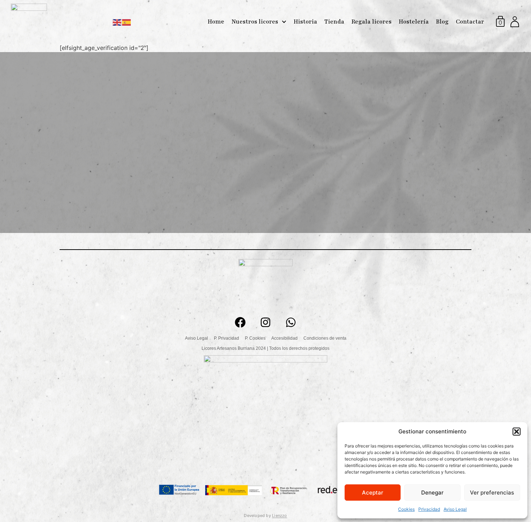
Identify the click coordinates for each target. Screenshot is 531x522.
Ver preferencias (492, 492)
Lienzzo (279, 515)
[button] (516, 431)
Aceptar (372, 492)
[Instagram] (265, 322)
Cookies (406, 509)
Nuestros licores (255, 21)
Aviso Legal (455, 509)
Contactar (470, 21)
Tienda (334, 21)
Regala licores (371, 21)
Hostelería (414, 21)
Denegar (432, 492)
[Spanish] (126, 21)
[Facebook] (240, 322)
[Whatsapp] (290, 322)
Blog (442, 21)
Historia (305, 21)
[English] (117, 21)
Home (216, 21)
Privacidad (429, 509)
